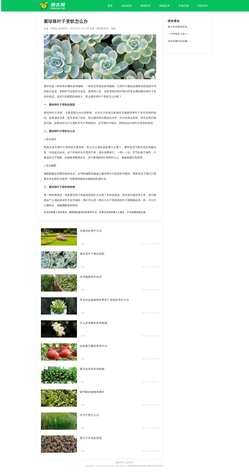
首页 (110, 5)
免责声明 (129, 462)
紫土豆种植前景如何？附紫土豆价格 (187, 26)
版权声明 (120, 462)
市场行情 (183, 5)
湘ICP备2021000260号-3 (153, 466)
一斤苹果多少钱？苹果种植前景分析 (187, 34)
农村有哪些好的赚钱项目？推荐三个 (187, 41)
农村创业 (126, 5)
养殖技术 (145, 5)
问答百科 (202, 5)
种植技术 (164, 5)
